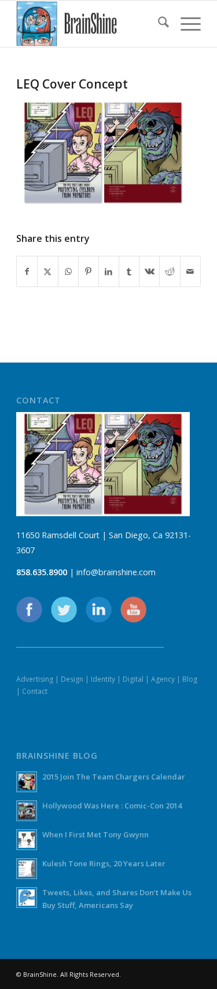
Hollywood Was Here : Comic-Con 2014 (112, 805)
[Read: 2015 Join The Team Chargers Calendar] (26, 781)
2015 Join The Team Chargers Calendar (113, 776)
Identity (103, 679)
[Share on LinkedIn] (109, 271)
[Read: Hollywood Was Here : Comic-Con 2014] (26, 810)
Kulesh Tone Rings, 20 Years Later (103, 863)
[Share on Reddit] (169, 271)
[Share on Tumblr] (129, 271)
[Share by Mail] (190, 271)
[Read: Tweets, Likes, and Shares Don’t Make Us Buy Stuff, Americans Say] (26, 897)
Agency (163, 679)
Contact (34, 691)
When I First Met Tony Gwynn (95, 834)
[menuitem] (157, 24)
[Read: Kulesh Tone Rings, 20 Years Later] (26, 868)
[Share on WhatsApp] (68, 271)
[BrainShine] (90, 24)
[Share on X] (47, 271)
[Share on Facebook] (27, 271)
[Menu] (185, 24)
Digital (133, 679)
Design (72, 679)
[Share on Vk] (149, 271)
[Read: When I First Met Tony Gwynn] (26, 839)
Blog (189, 679)
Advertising (34, 679)
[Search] (157, 24)
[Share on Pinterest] (88, 271)
